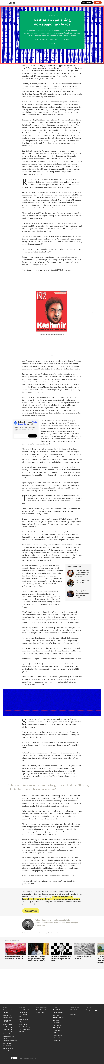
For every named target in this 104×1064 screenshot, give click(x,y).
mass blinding (73, 622)
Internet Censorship (63, 933)
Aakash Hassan (42, 40)
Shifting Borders (8, 1024)
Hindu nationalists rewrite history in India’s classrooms (82, 582)
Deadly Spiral (40, 1012)
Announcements (58, 1012)
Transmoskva (7, 1046)
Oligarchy (22, 1022)
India (54, 933)
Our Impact (56, 1020)
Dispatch (47, 933)
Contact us (56, 1040)
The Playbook (7, 1015)
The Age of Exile (8, 1010)
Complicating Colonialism (7, 1021)
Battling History (7, 1029)
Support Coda (31, 910)
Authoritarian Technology (23, 1013)
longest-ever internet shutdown (54, 426)
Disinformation (24, 1019)
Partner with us (57, 1030)
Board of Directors (58, 1017)
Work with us (57, 1025)
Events (55, 1032)
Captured (5, 1012)
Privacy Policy (33, 1058)
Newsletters (86, 3)
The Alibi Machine (41, 1010)
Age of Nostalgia (8, 1027)
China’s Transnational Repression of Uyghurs (10, 1040)
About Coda (56, 1010)
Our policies (56, 1038)
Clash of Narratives (8, 1036)
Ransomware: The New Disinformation (10, 1033)
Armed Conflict (24, 1010)
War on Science (7, 1017)
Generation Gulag (8, 1048)
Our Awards (56, 1022)
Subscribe (32, 436)
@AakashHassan (41, 925)
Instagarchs (6, 1051)
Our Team (56, 1015)
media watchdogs (29, 555)
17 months (60, 423)
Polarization (23, 1024)
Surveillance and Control (24, 1030)
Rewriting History (52, 15)
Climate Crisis (23, 1017)
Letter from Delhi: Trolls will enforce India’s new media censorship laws (82, 572)
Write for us (56, 1027)
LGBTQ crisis (7, 1043)
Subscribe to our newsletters (75, 1011)
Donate (97, 3)
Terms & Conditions (24, 1058)
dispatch (66, 40)
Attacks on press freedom (35, 933)
